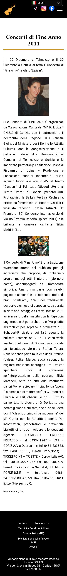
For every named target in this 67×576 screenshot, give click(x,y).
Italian (40, 2)
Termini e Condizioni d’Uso (33, 528)
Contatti (22, 523)
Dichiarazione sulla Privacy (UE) (33, 540)
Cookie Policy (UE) (33, 533)
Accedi (33, 546)
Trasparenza (42, 523)
